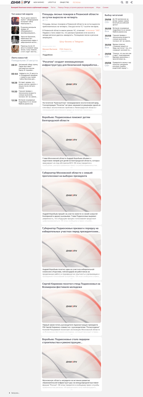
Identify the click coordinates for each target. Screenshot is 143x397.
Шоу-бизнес (39, 2)
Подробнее (48, 55)
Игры (98, 7)
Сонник (105, 7)
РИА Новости (65, 49)
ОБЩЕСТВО (64, 2)
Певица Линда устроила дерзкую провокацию (76, 7)
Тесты (53, 7)
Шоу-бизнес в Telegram (71, 41)
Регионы (77, 2)
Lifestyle (52, 2)
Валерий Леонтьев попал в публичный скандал (29, 7)
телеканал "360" (92, 30)
